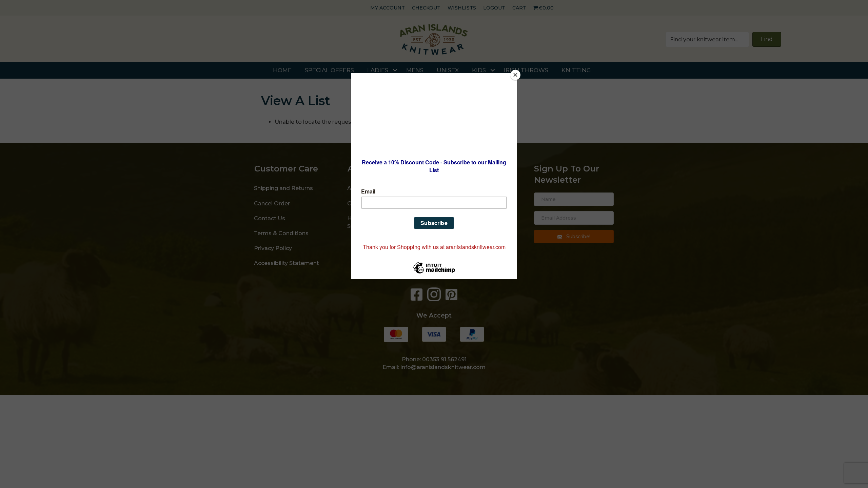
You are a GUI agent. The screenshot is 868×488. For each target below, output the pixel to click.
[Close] (515, 75)
